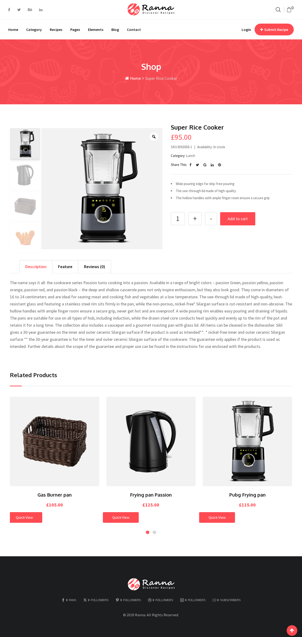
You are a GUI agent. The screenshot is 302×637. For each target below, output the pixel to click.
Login (246, 29)
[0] (289, 9)
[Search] (278, 9)
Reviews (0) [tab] (94, 266)
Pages (75, 29)
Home (13, 29)
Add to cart (238, 218)
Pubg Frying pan (247, 495)
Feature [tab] (65, 266)
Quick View (24, 517)
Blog (115, 29)
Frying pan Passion (151, 495)
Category (34, 29)
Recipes (56, 29)
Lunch (190, 155)
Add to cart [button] (48, 440)
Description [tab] (35, 266)
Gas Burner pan (55, 495)
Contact (134, 29)
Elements (95, 29)
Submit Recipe (276, 29)
